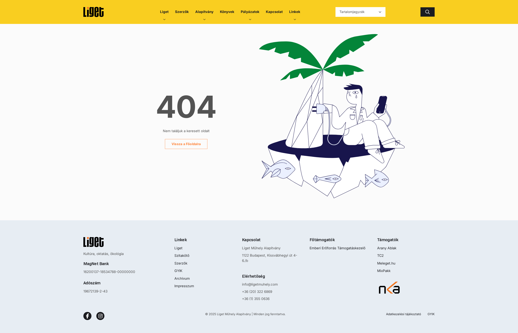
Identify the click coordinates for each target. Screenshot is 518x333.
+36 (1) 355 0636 (256, 299)
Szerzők (180, 263)
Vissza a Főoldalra (186, 144)
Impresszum (184, 286)
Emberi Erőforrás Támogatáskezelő (337, 248)
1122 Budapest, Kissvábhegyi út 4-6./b (269, 258)
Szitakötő (181, 256)
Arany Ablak (386, 248)
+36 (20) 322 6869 (257, 292)
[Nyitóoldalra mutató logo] (109, 242)
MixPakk (384, 271)
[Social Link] (87, 316)
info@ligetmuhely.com (260, 284)
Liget (178, 248)
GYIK (178, 271)
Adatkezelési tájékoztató (403, 314)
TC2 (380, 256)
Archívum (182, 278)
